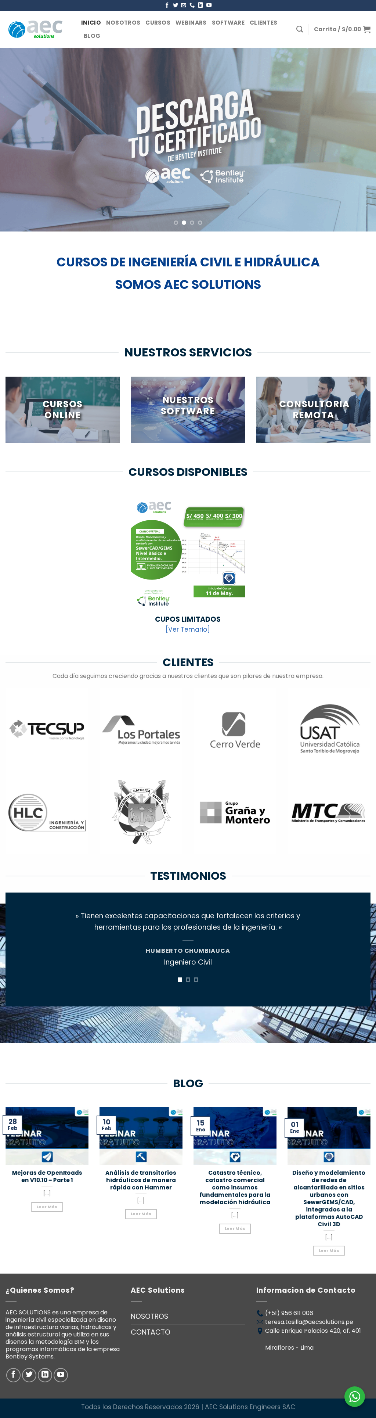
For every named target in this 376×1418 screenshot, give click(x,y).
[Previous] (17, 139)
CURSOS (157, 22)
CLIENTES (263, 22)
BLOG (92, 36)
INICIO (91, 22)
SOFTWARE (228, 22)
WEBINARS (191, 22)
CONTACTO (150, 1332)
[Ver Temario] (188, 629)
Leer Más (47, 1206)
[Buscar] (299, 29)
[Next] (359, 139)
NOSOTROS (123, 22)
